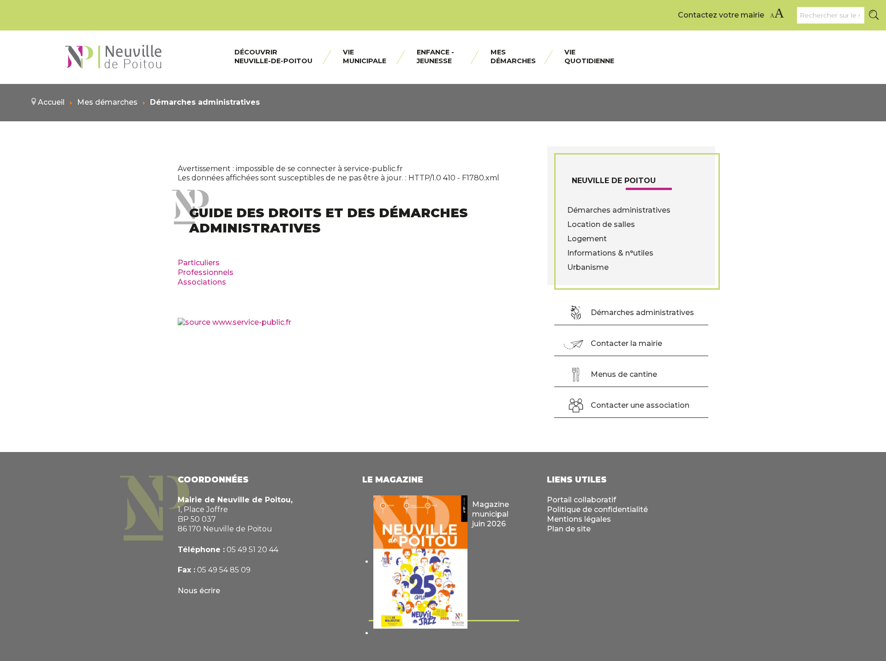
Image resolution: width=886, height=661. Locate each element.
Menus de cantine (624, 374)
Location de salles (601, 224)
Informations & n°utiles (610, 253)
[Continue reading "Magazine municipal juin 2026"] (420, 562)
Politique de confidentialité (597, 509)
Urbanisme (588, 267)
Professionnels (205, 272)
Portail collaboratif (581, 499)
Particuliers (199, 262)
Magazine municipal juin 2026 (490, 514)
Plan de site (569, 528)
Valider (874, 15)
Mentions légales (579, 519)
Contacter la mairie (626, 343)
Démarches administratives (618, 210)
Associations (202, 282)
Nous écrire (199, 590)
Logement (587, 238)
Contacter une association (640, 405)
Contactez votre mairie (721, 15)
